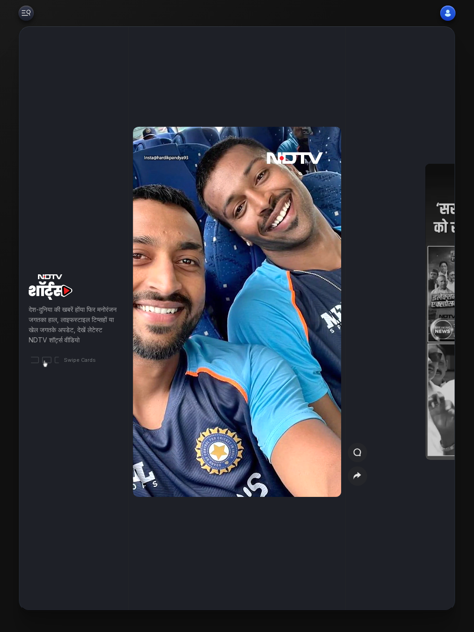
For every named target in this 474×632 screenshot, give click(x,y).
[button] (419, 318)
